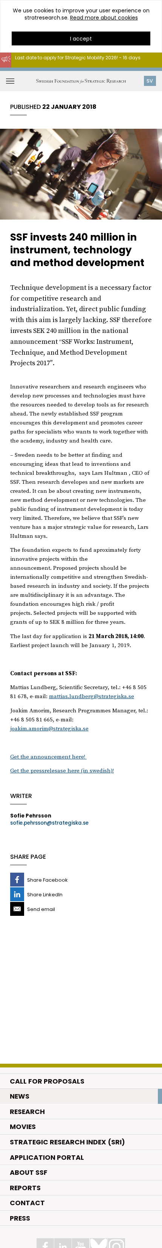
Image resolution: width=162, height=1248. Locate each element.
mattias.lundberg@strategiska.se (91, 696)
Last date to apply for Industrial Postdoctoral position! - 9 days (80, 71)
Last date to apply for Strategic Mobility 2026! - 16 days (78, 57)
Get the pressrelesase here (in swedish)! (62, 770)
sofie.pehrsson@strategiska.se (49, 822)
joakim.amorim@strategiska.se (49, 728)
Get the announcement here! (48, 756)
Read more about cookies (104, 17)
